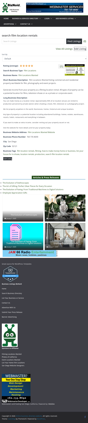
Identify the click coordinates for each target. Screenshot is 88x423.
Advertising (9, 24)
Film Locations (30, 70)
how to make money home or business (59, 151)
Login (47, 18)
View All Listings (64, 48)
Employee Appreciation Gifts (15, 193)
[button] (39, 18)
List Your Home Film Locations (13, 363)
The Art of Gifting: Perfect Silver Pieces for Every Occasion (27, 186)
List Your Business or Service (13, 298)
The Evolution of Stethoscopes (16, 183)
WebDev (51, 404)
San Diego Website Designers (13, 365)
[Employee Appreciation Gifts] (65, 236)
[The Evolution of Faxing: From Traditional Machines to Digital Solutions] (23, 236)
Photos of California (9, 357)
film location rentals (25, 151)
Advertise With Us (8, 307)
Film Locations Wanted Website (41, 132)
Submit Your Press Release (12, 312)
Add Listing (80, 48)
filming (38, 151)
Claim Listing (7, 159)
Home (6, 18)
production (40, 154)
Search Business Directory (12, 293)
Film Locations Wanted (28, 75)
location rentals (27, 154)
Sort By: (5, 54)
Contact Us (25, 24)
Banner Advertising (9, 317)
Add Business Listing (65, 18)
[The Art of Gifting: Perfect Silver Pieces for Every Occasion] (65, 208)
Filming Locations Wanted (12, 354)
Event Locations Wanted (11, 360)
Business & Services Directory (25, 18)
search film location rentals (57, 154)
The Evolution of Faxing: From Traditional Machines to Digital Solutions (33, 189)
